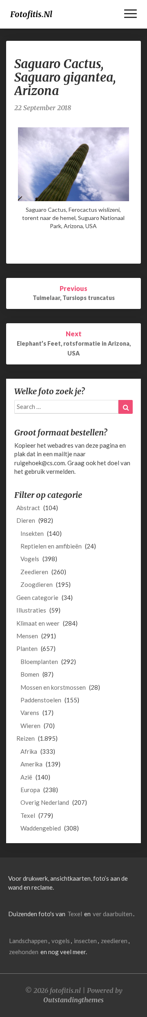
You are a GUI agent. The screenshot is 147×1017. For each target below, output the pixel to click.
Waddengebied (40, 828)
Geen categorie (37, 597)
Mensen (27, 636)
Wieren (30, 725)
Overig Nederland (44, 802)
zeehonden (23, 951)
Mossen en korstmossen (53, 687)
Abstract (28, 507)
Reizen (25, 738)
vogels (60, 940)
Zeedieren (34, 571)
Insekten (32, 533)
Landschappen (28, 940)
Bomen (29, 674)
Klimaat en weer (38, 623)
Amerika (31, 764)
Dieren (25, 520)
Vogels (29, 558)
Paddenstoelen (40, 700)
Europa (30, 789)
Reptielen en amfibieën (51, 546)
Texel (27, 815)
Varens (29, 712)
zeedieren (114, 940)
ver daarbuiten (112, 913)
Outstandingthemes (73, 1000)
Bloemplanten (39, 661)
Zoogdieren (36, 584)
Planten (27, 648)
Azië (26, 777)
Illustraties (31, 610)
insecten (85, 940)
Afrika (28, 751)
